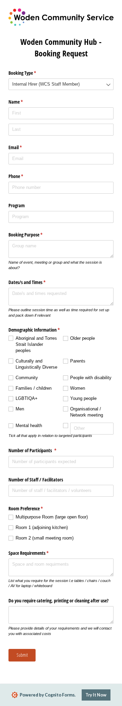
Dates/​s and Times (34, 282)
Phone (23, 176)
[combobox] (61, 84)
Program (17, 205)
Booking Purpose (33, 234)
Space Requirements (36, 553)
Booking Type (30, 73)
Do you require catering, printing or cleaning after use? (58, 600)
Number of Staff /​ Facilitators (35, 479)
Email (23, 147)
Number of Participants (40, 450)
